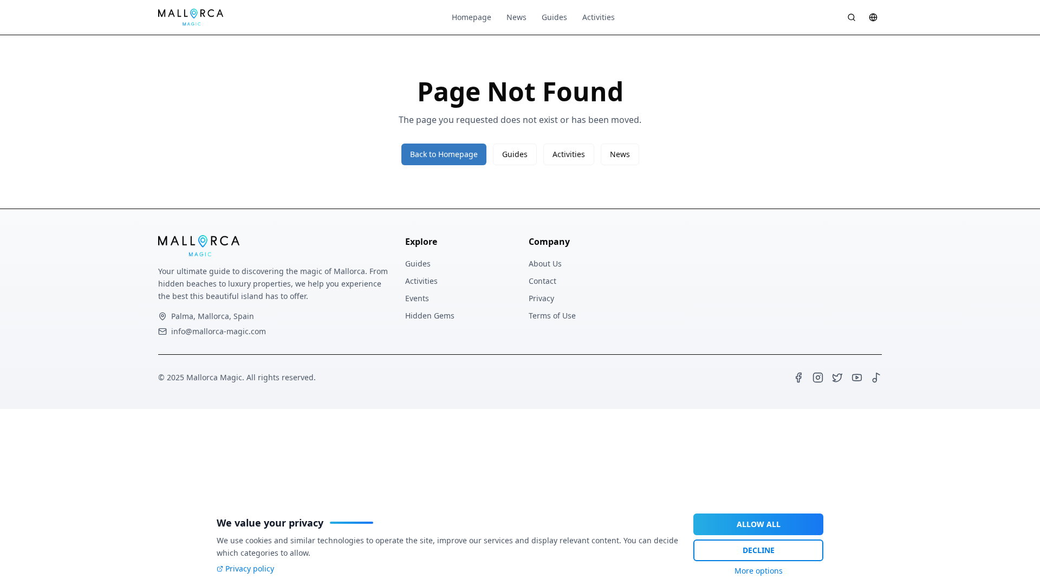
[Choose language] (873, 17)
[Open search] (851, 17)
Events (417, 298)
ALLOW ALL (759, 524)
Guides (554, 17)
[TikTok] (876, 377)
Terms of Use (552, 315)
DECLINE (759, 550)
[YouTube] (856, 377)
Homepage (471, 17)
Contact (542, 281)
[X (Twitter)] (837, 377)
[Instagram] (817, 377)
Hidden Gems (429, 315)
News (516, 17)
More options (758, 571)
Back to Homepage (444, 154)
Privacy (541, 298)
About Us (545, 263)
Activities (598, 17)
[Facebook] (798, 377)
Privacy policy (249, 568)
